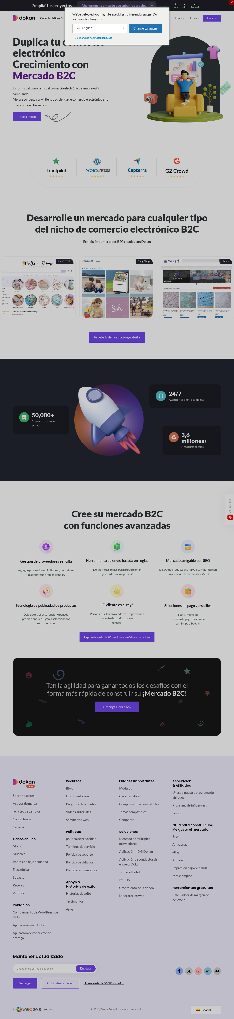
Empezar (212, 18)
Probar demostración (60, 983)
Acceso (194, 18)
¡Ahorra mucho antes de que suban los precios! (113, 5)
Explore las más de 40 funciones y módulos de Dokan (117, 637)
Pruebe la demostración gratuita (117, 337)
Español (205, 1010)
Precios (179, 18)
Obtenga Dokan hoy (117, 707)
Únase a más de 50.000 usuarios (104, 983)
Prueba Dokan (27, 116)
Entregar (85, 968)
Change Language (145, 28)
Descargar (25, 983)
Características (50, 18)
